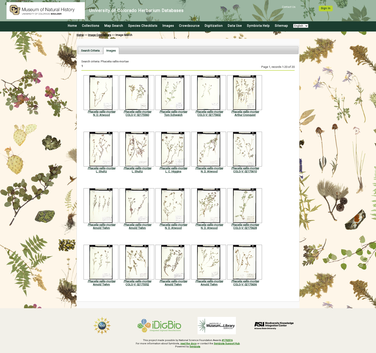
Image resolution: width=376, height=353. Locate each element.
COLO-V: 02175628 (245, 228)
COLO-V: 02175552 (137, 284)
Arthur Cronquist (245, 115)
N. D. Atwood (101, 115)
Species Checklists (143, 25)
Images (168, 25)
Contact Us (288, 6)
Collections (90, 25)
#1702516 (227, 340)
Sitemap (281, 25)
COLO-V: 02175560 (137, 115)
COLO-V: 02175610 (245, 171)
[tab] (90, 50)
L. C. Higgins (173, 171)
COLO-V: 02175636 (245, 284)
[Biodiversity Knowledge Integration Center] (274, 325)
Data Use (235, 25)
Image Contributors (99, 35)
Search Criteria (90, 50)
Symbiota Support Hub (227, 343)
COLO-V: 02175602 (209, 115)
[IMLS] (216, 325)
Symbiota (195, 346)
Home (72, 25)
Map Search (113, 25)
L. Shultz (101, 171)
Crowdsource (189, 25)
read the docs (188, 343)
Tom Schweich (173, 115)
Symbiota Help (258, 25)
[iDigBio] (159, 325)
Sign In (326, 8)
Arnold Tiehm (101, 228)
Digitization (214, 25)
